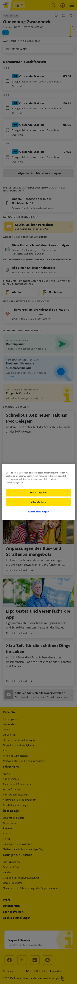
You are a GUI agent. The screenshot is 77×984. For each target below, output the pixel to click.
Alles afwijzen (38, 502)
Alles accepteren (38, 492)
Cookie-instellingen (38, 511)
